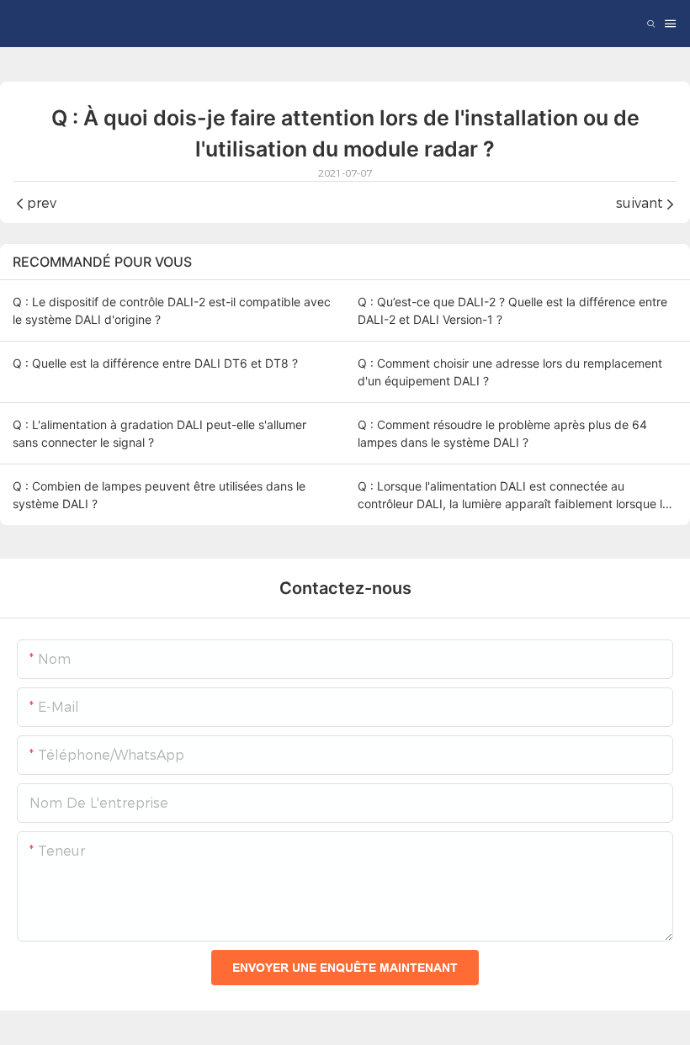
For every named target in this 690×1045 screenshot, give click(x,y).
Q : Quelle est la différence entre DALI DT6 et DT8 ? (155, 363)
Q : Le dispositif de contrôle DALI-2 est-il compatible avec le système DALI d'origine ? (172, 310)
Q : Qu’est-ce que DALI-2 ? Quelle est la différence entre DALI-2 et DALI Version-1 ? (512, 310)
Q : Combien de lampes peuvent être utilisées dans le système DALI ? (159, 495)
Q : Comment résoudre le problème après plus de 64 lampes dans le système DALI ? (502, 433)
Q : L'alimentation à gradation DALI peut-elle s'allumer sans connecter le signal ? (159, 433)
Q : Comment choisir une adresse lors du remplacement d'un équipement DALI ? (510, 372)
